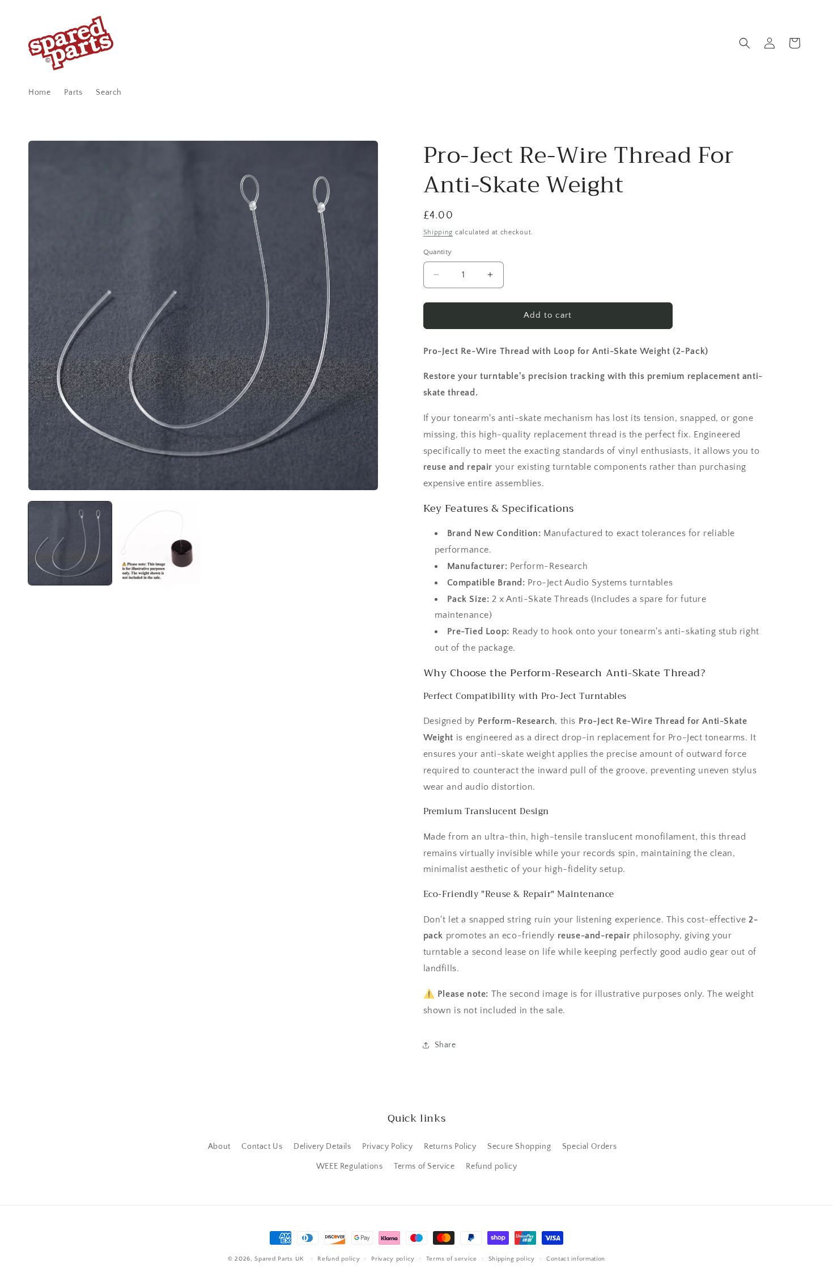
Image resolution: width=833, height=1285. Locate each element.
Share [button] (445, 1045)
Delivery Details (322, 1146)
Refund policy (491, 1165)
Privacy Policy (387, 1146)
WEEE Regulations (349, 1165)
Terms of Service (424, 1165)
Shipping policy (512, 1258)
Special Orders (589, 1146)
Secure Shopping (519, 1146)
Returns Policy (450, 1146)
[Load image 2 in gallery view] (159, 543)
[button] (744, 43)
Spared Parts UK (279, 1258)
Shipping (438, 232)
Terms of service (451, 1258)
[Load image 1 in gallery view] (70, 543)
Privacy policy (393, 1258)
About (219, 1146)
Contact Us (261, 1146)
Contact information (575, 1258)
